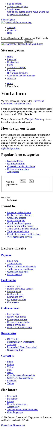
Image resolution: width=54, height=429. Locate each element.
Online (10, 364)
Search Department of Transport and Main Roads (24, 38)
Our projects (13, 302)
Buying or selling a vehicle (20, 288)
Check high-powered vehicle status (23, 234)
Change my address (16, 218)
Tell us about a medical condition (22, 228)
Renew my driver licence (19, 212)
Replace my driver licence (19, 215)
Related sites (8, 333)
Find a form (12, 261)
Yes (23, 181)
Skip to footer (13, 9)
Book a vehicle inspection (19, 327)
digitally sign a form (10, 148)
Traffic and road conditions (20, 269)
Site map (11, 27)
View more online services (19, 236)
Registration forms (16, 163)
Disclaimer (12, 398)
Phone (10, 361)
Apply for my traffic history (20, 226)
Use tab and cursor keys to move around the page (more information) (28, 13)
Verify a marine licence (18, 231)
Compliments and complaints (21, 375)
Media (10, 372)
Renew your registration (18, 322)
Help (9, 33)
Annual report (13, 286)
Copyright (12, 396)
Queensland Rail (15, 350)
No (31, 181)
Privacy (10, 401)
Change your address (17, 319)
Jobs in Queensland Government (22, 409)
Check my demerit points (19, 223)
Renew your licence (16, 316)
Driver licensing (14, 274)
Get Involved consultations (20, 378)
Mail (9, 370)
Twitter (10, 383)
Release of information (18, 169)
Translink (11, 344)
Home (10, 83)
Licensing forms (14, 161)
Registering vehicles (16, 299)
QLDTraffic (13, 339)
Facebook (11, 380)
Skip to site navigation (17, 6)
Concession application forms (21, 166)
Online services (10, 308)
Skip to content (14, 3)
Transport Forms (33, 119)
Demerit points (14, 291)
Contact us (12, 30)
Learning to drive (15, 297)
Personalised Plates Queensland (22, 347)
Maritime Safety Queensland (20, 342)
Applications (13, 171)
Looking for (8, 280)
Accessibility (13, 407)
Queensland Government (13, 425)
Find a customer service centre (21, 266)
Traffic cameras (14, 263)
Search (28, 41)
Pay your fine (13, 314)
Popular (6, 255)
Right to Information (17, 404)
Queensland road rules (17, 271)
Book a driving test (16, 220)
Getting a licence (15, 294)
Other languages (15, 412)
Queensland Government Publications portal (22, 102)
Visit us (10, 367)
